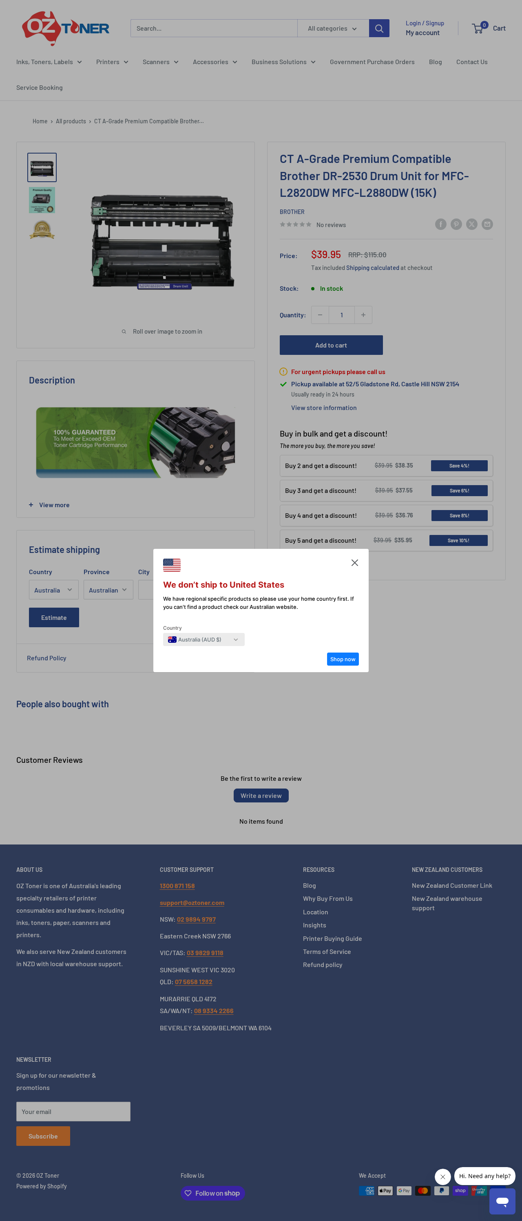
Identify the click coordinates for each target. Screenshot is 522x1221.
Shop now (343, 659)
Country (172, 628)
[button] (355, 565)
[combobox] (194, 639)
